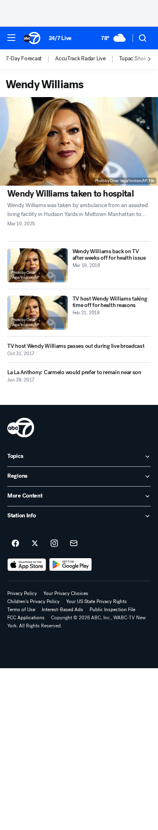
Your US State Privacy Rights (96, 601)
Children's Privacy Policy (33, 601)
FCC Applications (26, 617)
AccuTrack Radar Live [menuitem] (80, 58)
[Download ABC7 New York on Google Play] (70, 564)
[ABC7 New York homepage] (32, 38)
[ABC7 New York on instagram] (54, 544)
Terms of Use (21, 609)
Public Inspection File (112, 609)
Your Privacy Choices (65, 593)
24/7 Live (60, 38)
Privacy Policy (22, 593)
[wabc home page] (20, 427)
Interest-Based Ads (62, 609)
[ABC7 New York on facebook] (15, 544)
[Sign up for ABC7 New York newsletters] (74, 544)
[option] (30, 59)
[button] (11, 38)
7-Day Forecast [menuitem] (24, 58)
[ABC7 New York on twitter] (35, 544)
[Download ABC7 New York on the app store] (26, 564)
